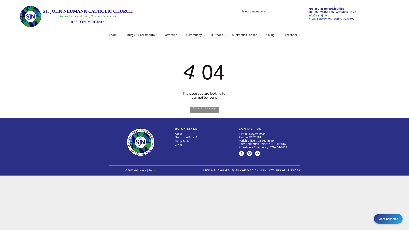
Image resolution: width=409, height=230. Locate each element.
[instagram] (249, 154)
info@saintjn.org (319, 15)
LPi (154, 170)
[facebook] (241, 154)
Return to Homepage (204, 108)
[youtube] (257, 154)
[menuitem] (114, 35)
